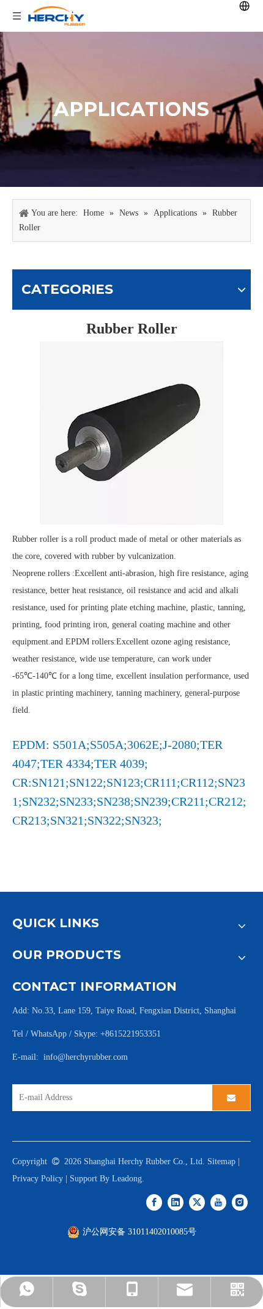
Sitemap (221, 1161)
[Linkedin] (175, 1202)
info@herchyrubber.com (85, 1057)
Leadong (127, 1178)
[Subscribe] (231, 1097)
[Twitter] (197, 1202)
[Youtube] (218, 1202)
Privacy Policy (37, 1178)
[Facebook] (154, 1202)
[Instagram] (240, 1202)
